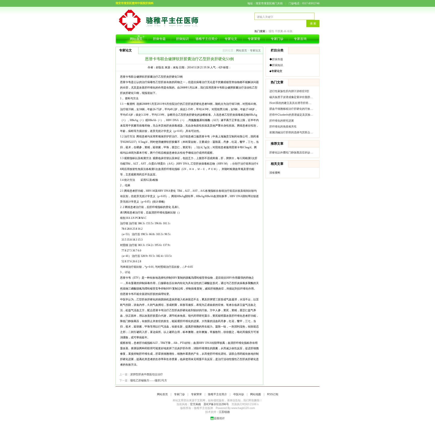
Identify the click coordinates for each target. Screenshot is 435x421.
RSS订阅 (272, 394)
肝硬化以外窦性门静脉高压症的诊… (291, 152)
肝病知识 (182, 39)
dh (285, 31)
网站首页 (136, 39)
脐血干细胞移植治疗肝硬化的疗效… (291, 108)
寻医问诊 (238, 394)
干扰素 (279, 31)
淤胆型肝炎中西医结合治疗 (146, 374)
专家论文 (231, 39)
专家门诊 (277, 39)
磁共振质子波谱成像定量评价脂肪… (291, 97)
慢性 (271, 31)
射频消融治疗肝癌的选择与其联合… (291, 132)
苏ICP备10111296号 (216, 404)
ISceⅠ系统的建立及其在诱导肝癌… (290, 103)
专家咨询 (300, 39)
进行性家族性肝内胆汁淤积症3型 (289, 91)
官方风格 (195, 404)
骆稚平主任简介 (207, 39)
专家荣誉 (254, 39)
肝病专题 (159, 39)
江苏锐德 (224, 412)
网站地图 (255, 394)
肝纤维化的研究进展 (281, 120)
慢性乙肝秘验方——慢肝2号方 (148, 380)
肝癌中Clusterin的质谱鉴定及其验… (291, 114)
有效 (289, 31)
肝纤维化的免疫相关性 (283, 126)
